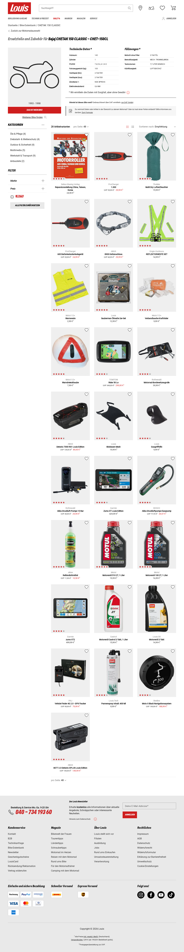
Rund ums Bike (58, 861)
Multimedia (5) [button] (17, 150)
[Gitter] (127, 126)
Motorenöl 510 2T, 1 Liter (113, 575)
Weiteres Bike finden (32, 117)
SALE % (19, 196)
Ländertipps (57, 843)
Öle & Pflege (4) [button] (18, 133)
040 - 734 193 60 (33, 812)
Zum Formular (87, 113)
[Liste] (133, 127)
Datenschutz (143, 843)
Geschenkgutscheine (18, 857)
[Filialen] (140, 8)
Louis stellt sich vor (104, 834)
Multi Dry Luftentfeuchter (156, 187)
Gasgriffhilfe (156, 447)
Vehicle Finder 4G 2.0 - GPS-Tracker (70, 703)
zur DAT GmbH (127, 102)
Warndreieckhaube (70, 382)
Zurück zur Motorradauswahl (25, 30)
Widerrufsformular (146, 852)
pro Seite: (78, 126)
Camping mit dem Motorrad (65, 870)
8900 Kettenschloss (113, 254)
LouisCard (13, 861)
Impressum (143, 834)
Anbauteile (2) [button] (17, 161)
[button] (129, 8)
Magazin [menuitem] (81, 18)
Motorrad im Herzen (61, 852)
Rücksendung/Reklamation (22, 866)
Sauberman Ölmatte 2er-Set (113, 318)
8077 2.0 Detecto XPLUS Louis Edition (70, 768)
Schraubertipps (58, 847)
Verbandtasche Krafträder (156, 318)
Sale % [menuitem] (56, 18)
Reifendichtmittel (70, 575)
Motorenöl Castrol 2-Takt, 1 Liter (113, 639)
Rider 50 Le (113, 382)
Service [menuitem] (93, 18)
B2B (10, 838)
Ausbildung (100, 843)
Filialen (97, 838)
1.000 (113, 187)
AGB (139, 838)
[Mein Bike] (151, 8)
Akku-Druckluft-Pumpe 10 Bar (70, 511)
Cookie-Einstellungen (147, 866)
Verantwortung (101, 861)
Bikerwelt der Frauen (61, 834)
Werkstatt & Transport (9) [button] (23, 155)
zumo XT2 (70, 639)
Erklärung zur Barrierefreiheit (151, 857)
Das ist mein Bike (34, 110)
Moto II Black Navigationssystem (156, 703)
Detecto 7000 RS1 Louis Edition (70, 447)
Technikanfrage (16, 843)
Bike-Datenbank (16, 847)
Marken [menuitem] (68, 18)
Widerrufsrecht (144, 847)
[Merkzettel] (162, 8)
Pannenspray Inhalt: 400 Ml (113, 703)
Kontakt (12, 834)
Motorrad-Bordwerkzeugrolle (156, 382)
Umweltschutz (144, 861)
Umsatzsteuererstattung (106, 857)
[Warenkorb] (173, 8)
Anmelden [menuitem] (171, 18)
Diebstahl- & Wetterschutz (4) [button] (25, 139)
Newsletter (13, 852)
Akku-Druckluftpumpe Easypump (156, 511)
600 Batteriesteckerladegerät (70, 254)
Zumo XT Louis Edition (113, 511)
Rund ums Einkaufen (104, 852)
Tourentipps (57, 838)
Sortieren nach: (146, 126)
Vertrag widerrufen (17, 870)
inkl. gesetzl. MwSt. (91, 937)
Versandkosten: (77, 940)
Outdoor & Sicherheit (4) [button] (22, 144)
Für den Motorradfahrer (63, 866)
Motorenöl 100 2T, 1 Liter (157, 575)
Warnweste (70, 318)
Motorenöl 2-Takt (156, 639)
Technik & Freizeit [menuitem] (40, 18)
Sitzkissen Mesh (113, 447)
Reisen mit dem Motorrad (64, 857)
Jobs (96, 847)
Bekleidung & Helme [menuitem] (17, 18)
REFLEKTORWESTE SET (156, 254)
